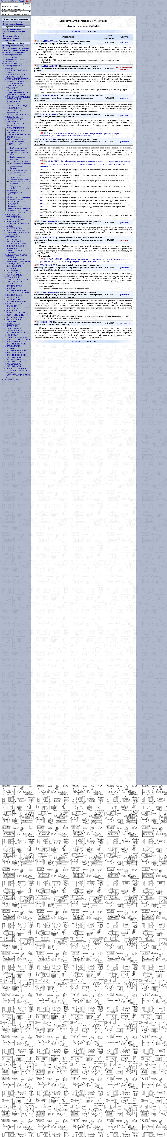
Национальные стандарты (16, 59)
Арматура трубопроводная (15, 191)
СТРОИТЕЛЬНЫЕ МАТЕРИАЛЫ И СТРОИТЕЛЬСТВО (14, 359)
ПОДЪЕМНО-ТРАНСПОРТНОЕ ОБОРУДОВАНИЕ (14, 272)
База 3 (28, 1)
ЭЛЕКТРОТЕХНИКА (15, 219)
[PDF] (36, 41)
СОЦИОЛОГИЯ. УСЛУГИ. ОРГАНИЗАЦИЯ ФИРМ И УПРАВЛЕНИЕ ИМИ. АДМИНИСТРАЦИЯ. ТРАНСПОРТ (18, 83)
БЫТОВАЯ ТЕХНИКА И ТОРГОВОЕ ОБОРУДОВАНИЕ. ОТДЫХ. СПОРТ (18, 373)
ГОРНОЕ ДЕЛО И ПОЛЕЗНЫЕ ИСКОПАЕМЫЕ (14, 306)
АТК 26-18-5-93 (49, 221)
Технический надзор (13, 63)
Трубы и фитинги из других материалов (18, 171)
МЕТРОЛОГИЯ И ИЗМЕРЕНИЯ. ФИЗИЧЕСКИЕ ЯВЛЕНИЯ (17, 112)
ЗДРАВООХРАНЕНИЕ (15, 95)
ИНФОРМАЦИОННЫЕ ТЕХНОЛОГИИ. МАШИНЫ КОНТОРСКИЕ (18, 232)
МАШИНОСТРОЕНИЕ (16, 213)
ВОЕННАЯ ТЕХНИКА (16, 368)
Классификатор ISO (13, 55)
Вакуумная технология (18, 210)
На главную (6, 1)
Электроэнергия (11, 379)
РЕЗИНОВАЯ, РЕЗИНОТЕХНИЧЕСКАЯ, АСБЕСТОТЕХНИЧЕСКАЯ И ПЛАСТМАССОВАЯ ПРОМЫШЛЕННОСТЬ (18, 339)
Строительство (11, 61)
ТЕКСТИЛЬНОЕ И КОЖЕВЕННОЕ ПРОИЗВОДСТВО (14, 283)
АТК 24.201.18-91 (48, 95)
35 (85, 31)
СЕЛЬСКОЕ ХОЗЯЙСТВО (17, 293)
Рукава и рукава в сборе (20, 179)
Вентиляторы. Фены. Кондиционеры (17, 202)
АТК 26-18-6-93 (47, 237)
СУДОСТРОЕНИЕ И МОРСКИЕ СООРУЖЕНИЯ (18, 260)
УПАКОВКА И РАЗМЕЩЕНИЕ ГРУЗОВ (17, 278)
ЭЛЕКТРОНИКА (13, 221)
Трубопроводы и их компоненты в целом (19, 149)
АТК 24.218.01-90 (48, 114)
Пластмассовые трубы (19, 161)
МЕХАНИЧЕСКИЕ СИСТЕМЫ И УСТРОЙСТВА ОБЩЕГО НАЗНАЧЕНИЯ (17, 122)
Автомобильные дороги (15, 52)
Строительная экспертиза (15, 27)
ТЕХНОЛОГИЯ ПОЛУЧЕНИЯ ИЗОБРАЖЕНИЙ (13, 239)
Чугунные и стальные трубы (19, 153)
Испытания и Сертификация (15, 19)
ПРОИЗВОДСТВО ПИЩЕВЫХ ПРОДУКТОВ (17, 296)
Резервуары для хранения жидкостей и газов (19, 140)
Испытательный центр (12, 22)
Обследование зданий (12, 29)
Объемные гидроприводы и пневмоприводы (19, 198)
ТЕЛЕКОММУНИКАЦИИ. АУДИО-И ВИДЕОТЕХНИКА (17, 226)
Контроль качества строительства (11, 39)
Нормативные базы (15, 43)
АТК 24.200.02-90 (50, 41)
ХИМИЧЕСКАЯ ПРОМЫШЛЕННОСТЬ (16, 300)
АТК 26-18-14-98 (50, 292)
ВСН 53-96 (47, 322)
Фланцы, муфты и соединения (17, 176)
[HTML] (38, 41)
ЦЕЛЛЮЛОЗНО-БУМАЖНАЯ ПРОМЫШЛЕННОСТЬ (16, 348)
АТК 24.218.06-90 (48, 139)
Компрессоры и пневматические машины (19, 207)
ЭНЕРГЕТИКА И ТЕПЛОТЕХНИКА (14, 216)
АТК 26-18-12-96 (47, 265)
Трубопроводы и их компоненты (16, 145)
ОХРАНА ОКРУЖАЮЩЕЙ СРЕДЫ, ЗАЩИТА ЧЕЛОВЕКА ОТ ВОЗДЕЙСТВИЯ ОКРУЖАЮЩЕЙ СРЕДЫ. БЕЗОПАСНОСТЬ (18, 102)
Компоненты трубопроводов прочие (20, 187)
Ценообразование (12, 66)
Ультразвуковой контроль (14, 34)
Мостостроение (11, 57)
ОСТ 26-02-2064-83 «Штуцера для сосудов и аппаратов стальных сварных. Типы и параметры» (88, 161)
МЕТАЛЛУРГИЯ (13, 319)
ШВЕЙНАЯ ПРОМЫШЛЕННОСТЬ (16, 289)
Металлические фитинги (20, 164)
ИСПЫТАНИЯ (12, 117)
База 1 (15, 1)
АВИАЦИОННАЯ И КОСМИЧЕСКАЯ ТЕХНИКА (15, 266)
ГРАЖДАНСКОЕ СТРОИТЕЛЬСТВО (14, 365)
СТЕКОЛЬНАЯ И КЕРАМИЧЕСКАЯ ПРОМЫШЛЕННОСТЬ (16, 330)
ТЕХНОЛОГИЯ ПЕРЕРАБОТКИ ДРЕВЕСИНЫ (13, 324)
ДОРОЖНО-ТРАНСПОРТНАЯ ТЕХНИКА (14, 250)
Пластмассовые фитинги (16, 167)
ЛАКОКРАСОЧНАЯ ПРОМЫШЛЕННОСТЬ (16, 354)
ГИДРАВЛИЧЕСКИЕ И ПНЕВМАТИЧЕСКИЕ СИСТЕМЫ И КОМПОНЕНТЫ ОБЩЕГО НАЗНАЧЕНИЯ (18, 132)
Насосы (11, 195)
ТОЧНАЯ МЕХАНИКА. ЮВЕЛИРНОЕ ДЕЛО (16, 245)
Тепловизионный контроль (14, 32)
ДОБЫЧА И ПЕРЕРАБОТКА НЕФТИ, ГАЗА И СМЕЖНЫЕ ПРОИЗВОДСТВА (17, 313)
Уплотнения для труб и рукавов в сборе (20, 182)
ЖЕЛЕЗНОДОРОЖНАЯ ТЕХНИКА (16, 256)
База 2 (21, 1)
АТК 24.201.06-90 (50, 66)
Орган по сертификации (13, 24)
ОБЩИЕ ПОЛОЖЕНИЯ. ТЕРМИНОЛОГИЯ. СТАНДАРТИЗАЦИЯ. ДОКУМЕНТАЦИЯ (16, 73)
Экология (9, 68)
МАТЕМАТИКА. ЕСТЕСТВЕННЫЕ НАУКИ (17, 91)
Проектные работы (11, 36)
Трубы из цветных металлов (18, 158)
